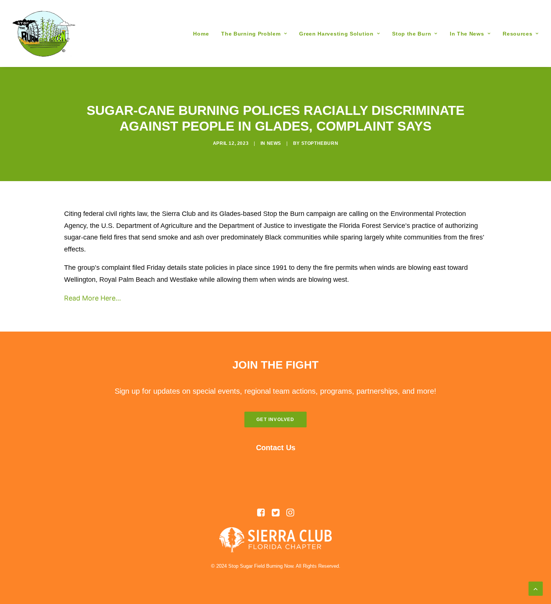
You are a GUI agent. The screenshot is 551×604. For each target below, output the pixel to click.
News (274, 143)
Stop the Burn (411, 34)
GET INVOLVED (275, 419)
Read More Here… (92, 298)
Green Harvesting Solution (336, 34)
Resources (517, 34)
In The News (467, 34)
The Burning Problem (250, 34)
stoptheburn (319, 143)
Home (201, 34)
